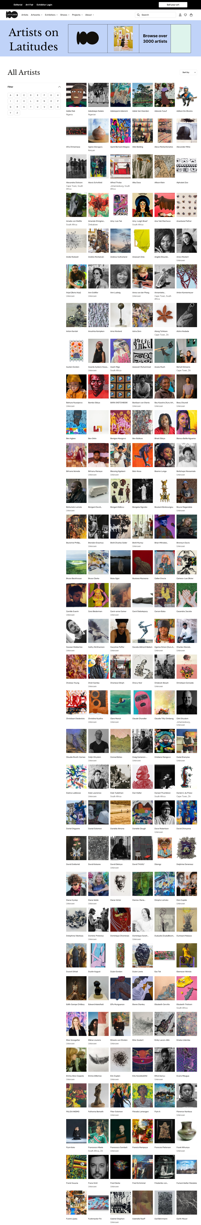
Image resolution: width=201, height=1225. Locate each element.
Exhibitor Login (44, 4)
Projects (76, 15)
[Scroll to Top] (196, 1210)
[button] (191, 15)
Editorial (18, 4)
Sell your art (173, 4)
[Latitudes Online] (12, 14)
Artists (24, 15)
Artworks (35, 15)
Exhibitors (50, 15)
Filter (10, 86)
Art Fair (30, 4)
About (88, 15)
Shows (63, 15)
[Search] (138, 15)
